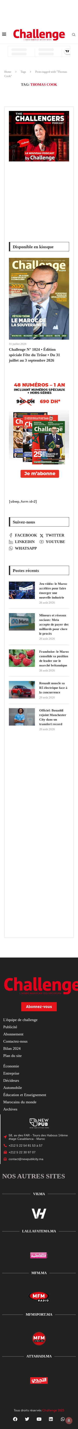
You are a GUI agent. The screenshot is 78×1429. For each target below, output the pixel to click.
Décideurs (11, 1080)
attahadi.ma (39, 1356)
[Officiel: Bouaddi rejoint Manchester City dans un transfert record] (22, 717)
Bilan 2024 (12, 1048)
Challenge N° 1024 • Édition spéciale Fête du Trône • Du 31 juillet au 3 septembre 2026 (34, 354)
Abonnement (13, 1034)
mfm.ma (39, 1273)
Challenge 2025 (53, 1410)
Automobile (12, 1088)
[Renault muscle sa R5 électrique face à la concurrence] (22, 689)
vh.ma (39, 1194)
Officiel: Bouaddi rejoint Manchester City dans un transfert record (52, 717)
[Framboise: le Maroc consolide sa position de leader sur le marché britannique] (22, 658)
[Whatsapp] (62, 1419)
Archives (10, 1109)
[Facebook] (15, 1419)
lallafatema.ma (39, 1231)
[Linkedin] (51, 1419)
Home (7, 71)
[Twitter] (27, 1419)
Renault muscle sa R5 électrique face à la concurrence (53, 687)
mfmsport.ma (39, 1314)
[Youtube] (39, 1419)
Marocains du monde (19, 1102)
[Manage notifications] (68, 1420)
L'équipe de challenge (20, 1020)
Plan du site (12, 1056)
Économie (11, 1066)
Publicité (10, 1027)
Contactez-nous (15, 1041)
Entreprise (11, 1073)
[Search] (74, 35)
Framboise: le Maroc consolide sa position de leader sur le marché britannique (54, 658)
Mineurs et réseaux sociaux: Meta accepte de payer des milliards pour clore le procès (53, 624)
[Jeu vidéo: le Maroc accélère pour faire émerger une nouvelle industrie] (22, 590)
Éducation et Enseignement (24, 1095)
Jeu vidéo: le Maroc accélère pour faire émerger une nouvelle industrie (53, 590)
